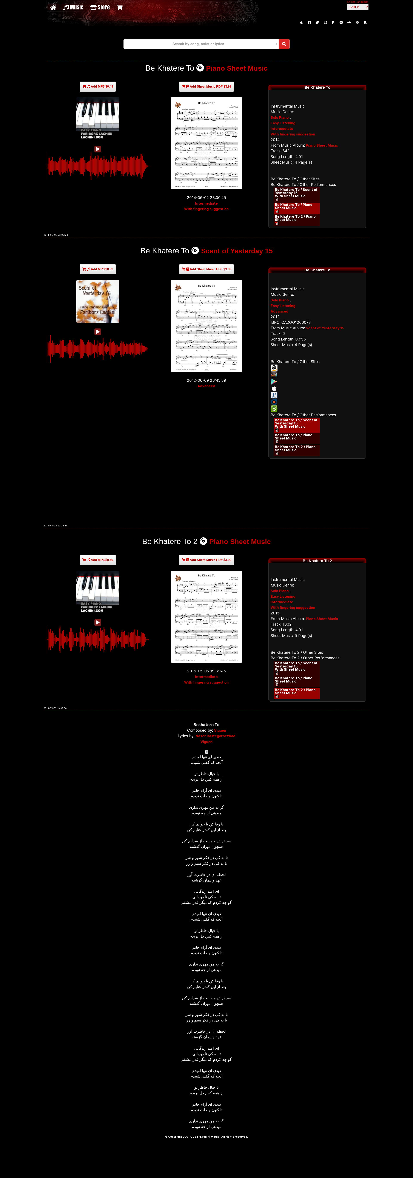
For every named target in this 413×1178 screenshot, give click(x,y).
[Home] (54, 7)
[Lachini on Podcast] (357, 22)
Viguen (220, 730)
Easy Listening (283, 123)
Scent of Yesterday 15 (237, 251)
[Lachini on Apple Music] (301, 22)
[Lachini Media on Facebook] (309, 22)
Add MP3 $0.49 (101, 86)
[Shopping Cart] (120, 7)
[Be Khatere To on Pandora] (317, 395)
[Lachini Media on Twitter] (317, 22)
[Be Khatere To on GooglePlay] (317, 381)
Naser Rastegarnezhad (216, 736)
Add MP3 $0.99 (101, 269)
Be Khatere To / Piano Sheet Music (293, 206)
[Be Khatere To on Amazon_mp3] (317, 368)
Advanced (206, 386)
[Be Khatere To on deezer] (317, 374)
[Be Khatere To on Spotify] (317, 408)
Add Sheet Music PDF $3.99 (210, 86)
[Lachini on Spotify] (341, 22)
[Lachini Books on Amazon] (365, 22)
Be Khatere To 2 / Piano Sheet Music (295, 218)
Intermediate (206, 203)
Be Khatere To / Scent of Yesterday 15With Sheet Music (296, 192)
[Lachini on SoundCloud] (349, 22)
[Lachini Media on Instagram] (325, 22)
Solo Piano (280, 117)
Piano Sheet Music (237, 68)
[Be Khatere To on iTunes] (317, 388)
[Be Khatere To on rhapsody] (317, 401)
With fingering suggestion (206, 209)
